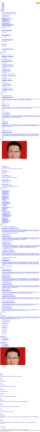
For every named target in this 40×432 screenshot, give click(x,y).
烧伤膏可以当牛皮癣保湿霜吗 (6, 190)
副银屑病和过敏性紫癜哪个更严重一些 (7, 207)
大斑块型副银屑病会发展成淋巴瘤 (7, 215)
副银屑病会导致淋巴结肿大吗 (6, 212)
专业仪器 (3, 4)
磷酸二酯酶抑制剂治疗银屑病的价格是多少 (8, 24)
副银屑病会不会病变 (5, 220)
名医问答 (3, 6)
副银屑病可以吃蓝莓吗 (5, 222)
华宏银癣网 (6, 429)
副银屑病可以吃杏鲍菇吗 (5, 192)
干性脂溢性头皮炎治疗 (5, 344)
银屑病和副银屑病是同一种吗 (6, 221)
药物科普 (3, 5)
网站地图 (5, 426)
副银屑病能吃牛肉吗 (5, 218)
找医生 (3, 3)
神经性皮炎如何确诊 (5, 338)
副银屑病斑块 (4, 200)
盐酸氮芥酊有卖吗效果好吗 (5, 21)
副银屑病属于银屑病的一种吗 (6, 211)
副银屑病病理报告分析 (5, 214)
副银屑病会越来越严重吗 (5, 198)
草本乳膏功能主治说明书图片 (6, 20)
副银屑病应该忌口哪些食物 (6, 203)
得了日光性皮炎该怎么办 (5, 346)
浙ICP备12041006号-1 (14, 429)
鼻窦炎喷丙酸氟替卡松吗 (5, 19)
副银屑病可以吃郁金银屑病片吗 (6, 213)
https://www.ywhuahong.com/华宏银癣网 (22, 429)
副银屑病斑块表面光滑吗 (5, 194)
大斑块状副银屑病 (4, 205)
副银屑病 (3, 209)
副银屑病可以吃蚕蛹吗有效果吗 (6, 202)
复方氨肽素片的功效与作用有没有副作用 (7, 25)
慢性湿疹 (3, 8)
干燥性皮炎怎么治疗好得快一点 (6, 339)
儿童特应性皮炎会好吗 (5, 345)
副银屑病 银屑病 (4, 210)
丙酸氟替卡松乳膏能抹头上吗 (6, 23)
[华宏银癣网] (20, 10)
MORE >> (1, 53)
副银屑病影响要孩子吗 (5, 197)
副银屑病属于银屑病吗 (5, 191)
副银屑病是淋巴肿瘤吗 (5, 201)
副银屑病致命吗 (4, 199)
